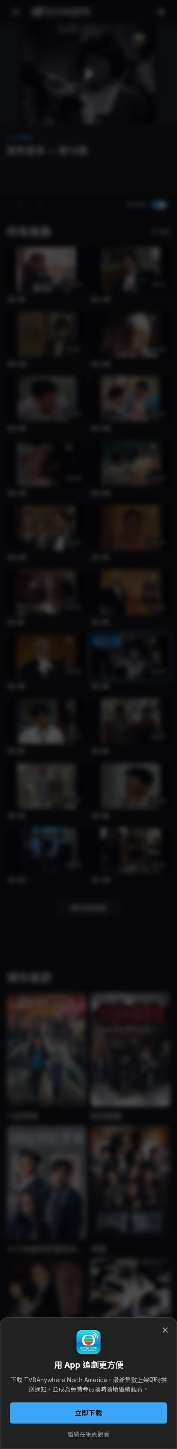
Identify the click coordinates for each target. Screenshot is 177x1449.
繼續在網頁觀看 (88, 1434)
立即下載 (88, 1413)
